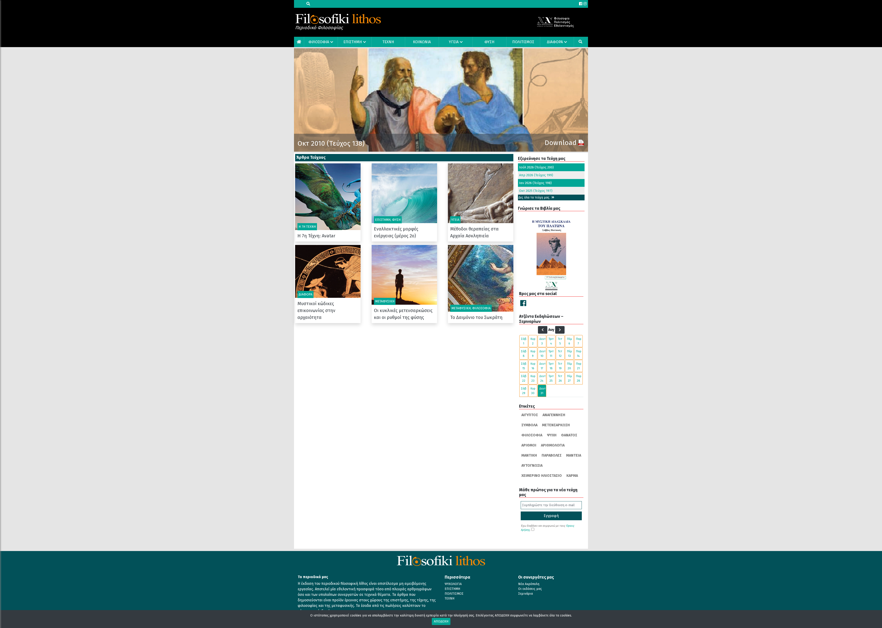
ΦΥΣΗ (489, 42)
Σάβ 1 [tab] (523, 341)
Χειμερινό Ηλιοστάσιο (541, 475)
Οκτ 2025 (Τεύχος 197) (535, 191)
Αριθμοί (528, 445)
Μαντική (529, 455)
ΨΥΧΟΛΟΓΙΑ (453, 584)
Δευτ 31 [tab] (542, 391)
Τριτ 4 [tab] (551, 341)
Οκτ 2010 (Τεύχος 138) (331, 143)
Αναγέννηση (554, 415)
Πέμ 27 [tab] (569, 378)
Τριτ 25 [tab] (551, 378)
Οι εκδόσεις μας (530, 589)
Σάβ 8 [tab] (523, 354)
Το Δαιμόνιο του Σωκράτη (476, 317)
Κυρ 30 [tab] (532, 391)
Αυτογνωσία (532, 465)
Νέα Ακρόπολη (528, 584)
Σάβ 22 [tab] (523, 378)
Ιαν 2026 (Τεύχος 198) (535, 183)
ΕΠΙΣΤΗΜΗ (352, 42)
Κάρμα (572, 475)
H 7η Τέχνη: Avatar (316, 236)
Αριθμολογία (553, 445)
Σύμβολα (529, 425)
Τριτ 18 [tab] (551, 366)
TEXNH (388, 42)
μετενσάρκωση (556, 425)
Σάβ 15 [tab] (523, 366)
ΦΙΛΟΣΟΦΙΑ (318, 42)
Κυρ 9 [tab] (532, 354)
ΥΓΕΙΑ (454, 42)
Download (561, 143)
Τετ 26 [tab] (560, 378)
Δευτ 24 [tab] (542, 378)
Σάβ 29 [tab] (523, 391)
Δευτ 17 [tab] (542, 366)
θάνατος (569, 435)
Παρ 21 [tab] (578, 366)
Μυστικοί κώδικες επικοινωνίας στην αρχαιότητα (316, 310)
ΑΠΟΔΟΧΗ (441, 621)
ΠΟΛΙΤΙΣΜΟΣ (523, 42)
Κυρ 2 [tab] (532, 341)
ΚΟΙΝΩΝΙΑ (422, 42)
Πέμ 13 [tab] (569, 354)
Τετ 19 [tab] (560, 366)
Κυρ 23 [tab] (532, 378)
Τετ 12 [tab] (560, 354)
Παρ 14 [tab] (578, 354)
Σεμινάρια (525, 594)
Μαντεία (573, 455)
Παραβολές (552, 455)
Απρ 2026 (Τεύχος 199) (536, 175)
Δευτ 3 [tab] (542, 341)
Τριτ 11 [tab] (551, 354)
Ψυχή (552, 435)
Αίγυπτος (529, 415)
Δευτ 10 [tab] (542, 354)
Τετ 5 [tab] (560, 341)
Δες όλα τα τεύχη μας (534, 197)
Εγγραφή (551, 516)
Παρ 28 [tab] (578, 378)
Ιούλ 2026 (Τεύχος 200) (536, 167)
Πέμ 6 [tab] (569, 341)
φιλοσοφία (531, 435)
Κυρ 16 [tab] (532, 366)
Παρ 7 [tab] (578, 341)
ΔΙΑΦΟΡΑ (555, 42)
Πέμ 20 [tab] (569, 366)
